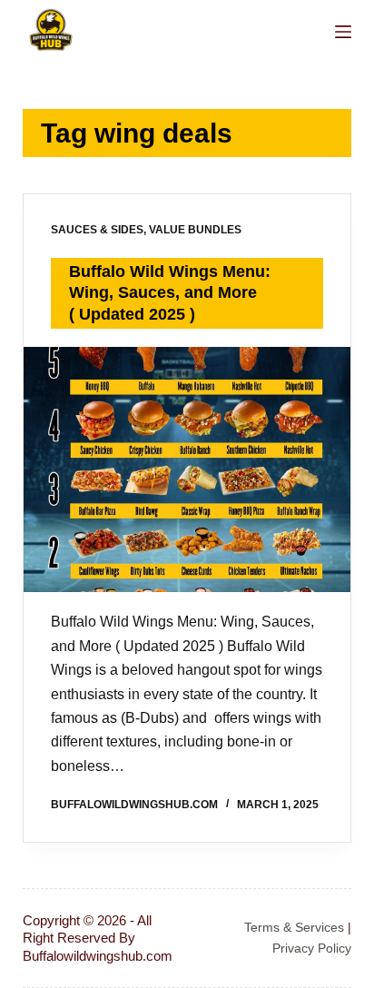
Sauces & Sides (97, 229)
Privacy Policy (311, 948)
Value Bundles (195, 229)
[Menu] (343, 32)
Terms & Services (294, 927)
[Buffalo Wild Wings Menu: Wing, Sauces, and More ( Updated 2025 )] (187, 469)
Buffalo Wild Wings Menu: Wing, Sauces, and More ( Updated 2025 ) (170, 292)
